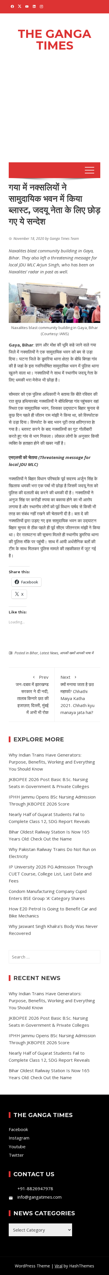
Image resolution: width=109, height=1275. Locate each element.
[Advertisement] (54, 114)
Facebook (18, 1129)
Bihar (34, 652)
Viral (58, 1266)
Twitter (16, 1155)
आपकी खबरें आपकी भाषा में (76, 652)
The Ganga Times (54, 39)
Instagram (19, 1138)
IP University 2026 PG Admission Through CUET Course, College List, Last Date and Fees (51, 874)
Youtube (17, 1146)
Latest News (49, 652)
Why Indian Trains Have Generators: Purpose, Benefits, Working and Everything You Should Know (52, 762)
